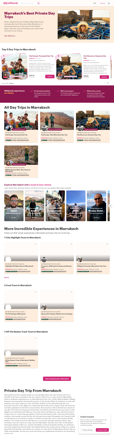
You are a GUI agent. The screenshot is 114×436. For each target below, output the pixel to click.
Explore (50, 76)
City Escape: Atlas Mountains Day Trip (54, 135)
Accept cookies (102, 430)
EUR (94, 3)
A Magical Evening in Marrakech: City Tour (91, 266)
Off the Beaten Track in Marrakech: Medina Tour (20, 360)
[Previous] (104, 83)
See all (6, 277)
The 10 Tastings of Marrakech (15, 314)
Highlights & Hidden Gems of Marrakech (19, 266)
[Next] (108, 83)
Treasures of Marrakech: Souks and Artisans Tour (56, 266)
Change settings (87, 430)
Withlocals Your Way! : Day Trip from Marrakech (17, 170)
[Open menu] (109, 3)
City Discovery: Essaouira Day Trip (89, 135)
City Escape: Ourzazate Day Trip (16, 135)
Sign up (102, 3)
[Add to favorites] (35, 113)
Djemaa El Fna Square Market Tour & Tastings (56, 314)
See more (14, 217)
